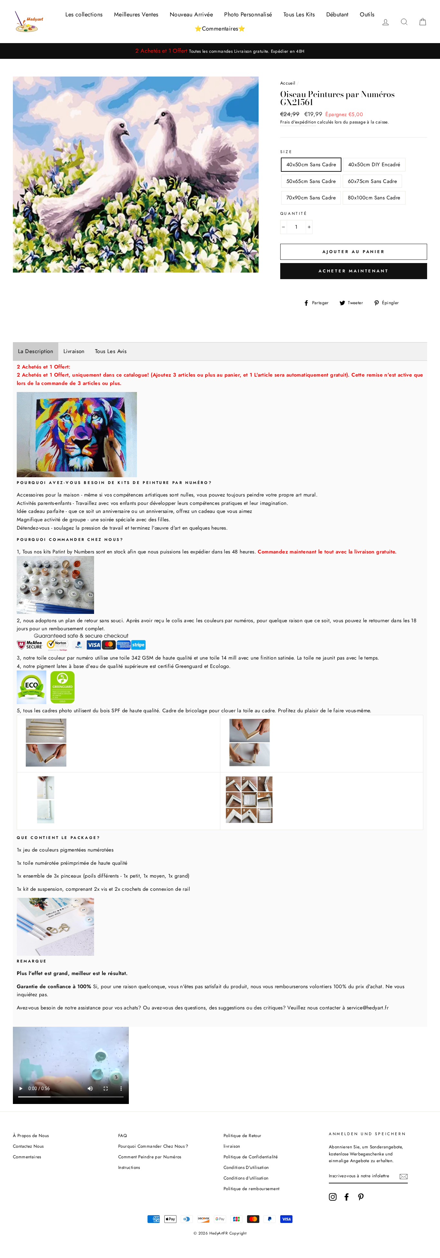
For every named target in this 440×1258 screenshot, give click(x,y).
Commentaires (27, 1156)
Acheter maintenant (354, 271)
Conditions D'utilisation (246, 1167)
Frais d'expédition (298, 122)
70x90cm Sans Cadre (311, 197)
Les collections (83, 14)
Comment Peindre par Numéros (149, 1156)
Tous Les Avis (111, 351)
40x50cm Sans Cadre (311, 164)
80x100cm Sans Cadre (374, 197)
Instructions (129, 1167)
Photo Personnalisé (248, 14)
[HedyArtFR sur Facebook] (346, 1197)
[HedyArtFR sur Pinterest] (361, 1197)
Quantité (294, 213)
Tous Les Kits (299, 14)
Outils (367, 14)
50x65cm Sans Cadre (311, 181)
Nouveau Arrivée (191, 14)
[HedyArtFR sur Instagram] (333, 1197)
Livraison (74, 351)
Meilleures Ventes (136, 14)
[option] (220, 51)
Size (286, 152)
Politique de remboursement (251, 1188)
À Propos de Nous (31, 1135)
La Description (35, 351)
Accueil (287, 83)
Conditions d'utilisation (246, 1178)
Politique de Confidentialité (251, 1156)
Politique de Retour (243, 1135)
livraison (232, 1146)
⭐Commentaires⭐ (220, 28)
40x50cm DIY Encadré (374, 164)
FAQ (122, 1135)
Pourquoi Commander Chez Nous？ (153, 1146)
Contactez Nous (28, 1146)
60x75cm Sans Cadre (372, 181)
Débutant (337, 14)
